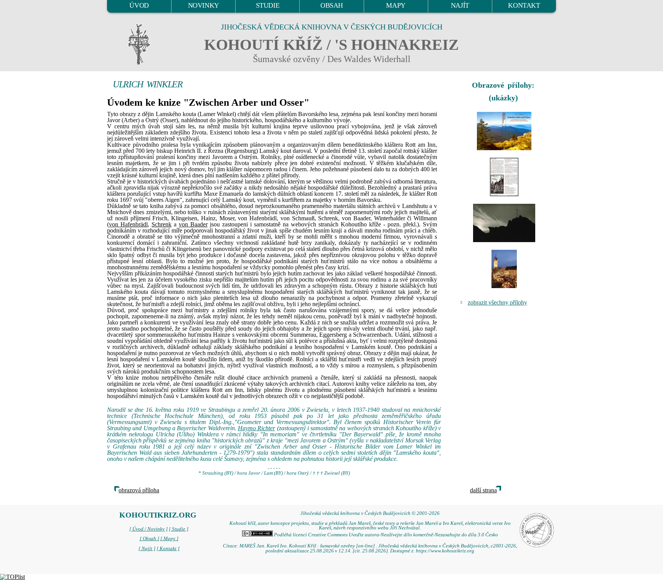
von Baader (193, 224)
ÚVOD (138, 5)
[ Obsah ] (149, 538)
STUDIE (268, 5)
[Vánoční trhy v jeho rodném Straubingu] (504, 269)
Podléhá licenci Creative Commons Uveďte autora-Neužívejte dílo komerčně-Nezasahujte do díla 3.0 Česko (385, 534)
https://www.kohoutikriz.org (445, 551)
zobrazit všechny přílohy (497, 302)
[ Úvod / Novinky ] (148, 529)
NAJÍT (460, 5)
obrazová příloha (139, 490)
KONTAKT (524, 5)
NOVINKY (203, 5)
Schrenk (162, 224)
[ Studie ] (178, 529)
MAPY (395, 5)
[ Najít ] (147, 548)
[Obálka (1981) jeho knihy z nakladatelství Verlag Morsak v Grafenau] (504, 131)
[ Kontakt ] (168, 548)
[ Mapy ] (169, 538)
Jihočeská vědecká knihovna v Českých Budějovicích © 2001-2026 (370, 513)
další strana (483, 490)
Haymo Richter (256, 428)
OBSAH (331, 5)
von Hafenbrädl (128, 224)
